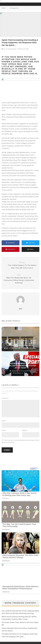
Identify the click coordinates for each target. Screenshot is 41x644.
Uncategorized (12, 49)
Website (24, 430)
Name (4, 421)
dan (4, 49)
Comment (5, 398)
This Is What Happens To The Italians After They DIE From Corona (22, 265)
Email (4, 430)
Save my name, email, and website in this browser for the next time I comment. (20, 441)
